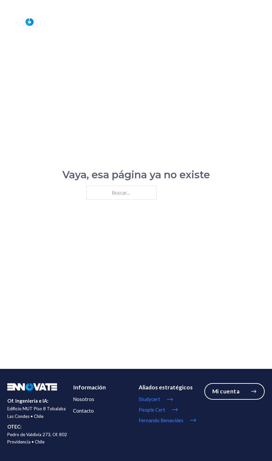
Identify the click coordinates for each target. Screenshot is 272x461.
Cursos (132, 22)
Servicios (101, 22)
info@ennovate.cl (222, 5)
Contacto (253, 22)
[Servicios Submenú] (116, 22)
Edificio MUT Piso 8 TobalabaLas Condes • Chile (36, 412)
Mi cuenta (226, 391)
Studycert (225, 22)
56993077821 (181, 5)
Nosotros (157, 22)
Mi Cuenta (255, 5)
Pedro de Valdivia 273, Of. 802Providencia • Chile (37, 438)
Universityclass (190, 22)
